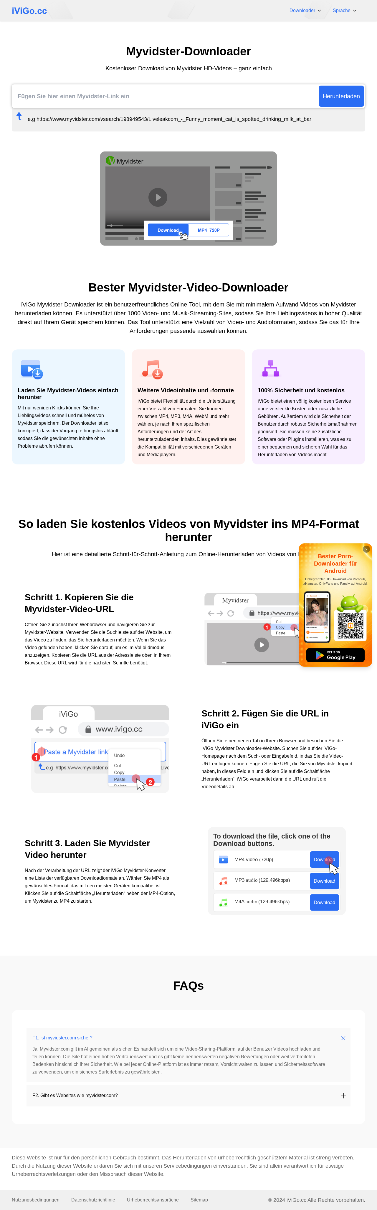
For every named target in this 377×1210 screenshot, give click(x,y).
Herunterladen (341, 96)
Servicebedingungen (187, 1166)
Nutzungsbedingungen (35, 1199)
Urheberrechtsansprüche (153, 1199)
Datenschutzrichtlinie (93, 1199)
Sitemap (199, 1199)
